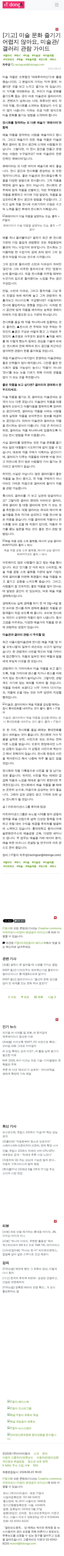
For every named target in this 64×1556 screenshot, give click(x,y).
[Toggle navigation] (56, 4)
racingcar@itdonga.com (29, 64)
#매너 (17, 55)
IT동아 (6, 928)
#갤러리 (7, 55)
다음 (51, 997)
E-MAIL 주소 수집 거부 (16, 1465)
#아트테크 (8, 59)
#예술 (20, 59)
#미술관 (36, 55)
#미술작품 (48, 55)
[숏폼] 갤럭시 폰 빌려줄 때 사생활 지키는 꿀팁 (29, 964)
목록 (40, 997)
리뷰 (5, 1226)
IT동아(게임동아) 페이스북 (30, 942)
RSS (35, 1465)
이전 (13, 997)
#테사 (53, 59)
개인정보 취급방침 (13, 1461)
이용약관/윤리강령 (48, 1457)
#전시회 (43, 59)
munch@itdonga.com (23, 1543)
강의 (5, 1263)
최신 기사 (9, 1126)
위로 (26, 997)
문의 (45, 1453)
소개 (36, 1453)
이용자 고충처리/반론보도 (17, 1457)
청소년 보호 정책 (38, 1461)
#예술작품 (31, 59)
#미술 (26, 55)
